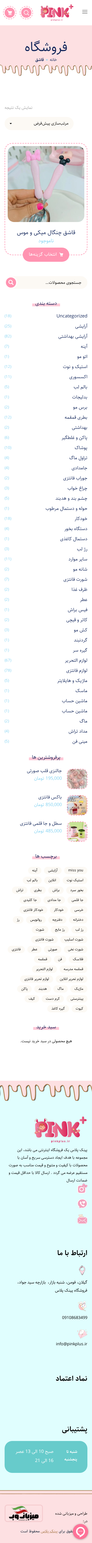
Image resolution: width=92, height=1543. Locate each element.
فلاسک (78, 959)
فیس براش (77, 609)
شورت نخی (75, 949)
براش (56, 890)
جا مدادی (54, 900)
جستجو (11, 282)
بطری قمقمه (76, 417)
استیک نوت (75, 880)
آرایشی (81, 326)
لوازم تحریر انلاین (71, 979)
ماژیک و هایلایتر (72, 680)
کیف (32, 998)
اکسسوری (78, 376)
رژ (18, 920)
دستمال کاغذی (73, 539)
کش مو (80, 630)
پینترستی (77, 998)
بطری (38, 890)
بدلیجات (79, 397)
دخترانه (78, 920)
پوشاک (81, 447)
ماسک (81, 690)
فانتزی (16, 949)
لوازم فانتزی (76, 670)
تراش (19, 890)
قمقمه (42, 959)
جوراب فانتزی (75, 478)
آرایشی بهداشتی (72, 336)
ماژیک (78, 989)
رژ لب (82, 549)
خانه (53, 60)
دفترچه (57, 920)
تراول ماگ (78, 458)
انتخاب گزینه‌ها (43, 254)
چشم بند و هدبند (71, 498)
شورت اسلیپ (73, 939)
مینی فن (79, 741)
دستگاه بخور (75, 528)
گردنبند (80, 640)
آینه (84, 346)
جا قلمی (77, 900)
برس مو (80, 407)
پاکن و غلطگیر (74, 437)
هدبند (42, 989)
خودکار (81, 518)
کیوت (79, 1008)
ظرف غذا (79, 589)
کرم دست (53, 998)
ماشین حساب (74, 701)
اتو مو (82, 356)
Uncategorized (71, 316)
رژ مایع (60, 929)
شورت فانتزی (75, 579)
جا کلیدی (30, 900)
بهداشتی (79, 427)
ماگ (83, 721)
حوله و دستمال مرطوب (66, 508)
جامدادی (79, 468)
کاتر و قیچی (76, 620)
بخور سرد (76, 890)
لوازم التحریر (76, 660)
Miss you (75, 870)
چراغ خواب (77, 488)
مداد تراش (77, 731)
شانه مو (80, 569)
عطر (83, 599)
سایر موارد (77, 559)
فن (60, 959)
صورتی (52, 949)
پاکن (24, 989)
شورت (40, 929)
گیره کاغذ (58, 1008)
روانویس (36, 920)
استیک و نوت (75, 366)
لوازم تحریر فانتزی (36, 979)
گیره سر (80, 650)
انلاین (52, 880)
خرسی (78, 910)
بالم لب (80, 387)
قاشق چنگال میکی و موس (46, 232)
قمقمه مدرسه (73, 969)
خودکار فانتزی (33, 910)
